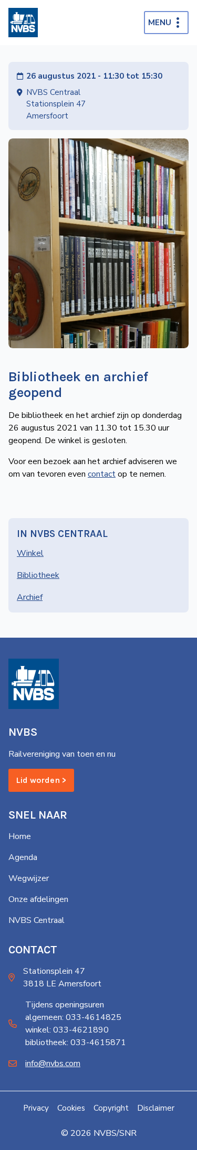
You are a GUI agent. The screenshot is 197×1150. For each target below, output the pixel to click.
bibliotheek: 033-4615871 (75, 1042)
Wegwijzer (28, 878)
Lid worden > (41, 780)
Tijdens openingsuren (64, 1005)
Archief (30, 597)
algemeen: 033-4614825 (73, 1017)
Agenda (22, 857)
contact (102, 474)
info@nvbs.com (52, 1063)
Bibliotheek (38, 575)
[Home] (23, 22)
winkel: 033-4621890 (67, 1030)
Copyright (111, 1108)
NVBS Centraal (36, 920)
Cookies (71, 1108)
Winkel (30, 553)
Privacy (36, 1108)
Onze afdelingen (38, 899)
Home (19, 836)
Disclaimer (155, 1108)
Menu (159, 22)
